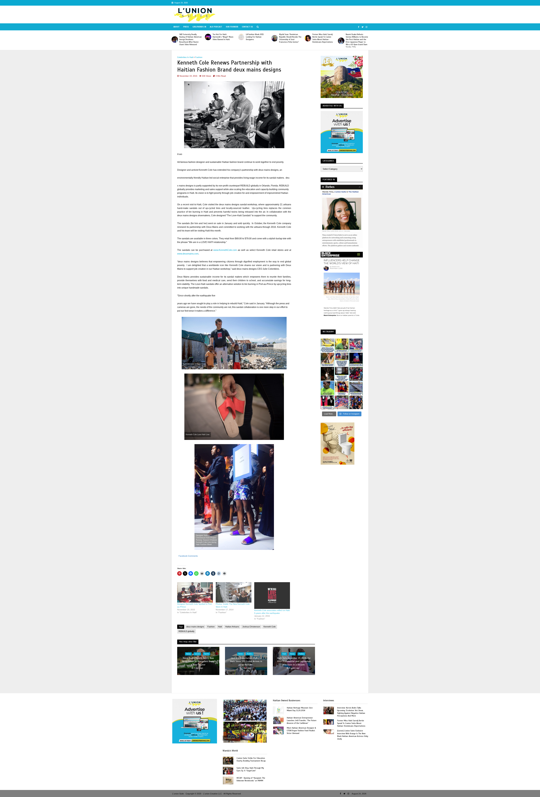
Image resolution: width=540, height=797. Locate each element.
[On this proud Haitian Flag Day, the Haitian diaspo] (341, 388)
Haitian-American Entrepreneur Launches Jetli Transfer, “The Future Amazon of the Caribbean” (301, 720)
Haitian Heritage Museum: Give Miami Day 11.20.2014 (300, 709)
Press (186, 27)
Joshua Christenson (251, 626)
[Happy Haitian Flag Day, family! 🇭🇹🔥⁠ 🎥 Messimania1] (341, 402)
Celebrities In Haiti (185, 57)
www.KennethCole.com (225, 250)
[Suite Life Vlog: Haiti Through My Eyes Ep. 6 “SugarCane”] (228, 770)
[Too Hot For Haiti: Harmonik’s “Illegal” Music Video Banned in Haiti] (341, 37)
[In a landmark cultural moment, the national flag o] (356, 388)
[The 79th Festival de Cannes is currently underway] (327, 402)
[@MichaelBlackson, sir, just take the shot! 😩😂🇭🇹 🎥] (341, 345)
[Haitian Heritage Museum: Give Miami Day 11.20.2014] (278, 710)
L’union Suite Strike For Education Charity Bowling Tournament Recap (251, 759)
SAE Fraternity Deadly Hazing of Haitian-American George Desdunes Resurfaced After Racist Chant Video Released (323, 39)
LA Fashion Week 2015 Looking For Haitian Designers (188, 37)
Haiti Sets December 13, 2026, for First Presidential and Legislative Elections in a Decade (294, 661)
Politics (249, 654)
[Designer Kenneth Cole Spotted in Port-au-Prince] (195, 592)
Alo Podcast (216, 27)
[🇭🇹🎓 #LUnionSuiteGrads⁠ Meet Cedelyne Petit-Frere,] (327, 374)
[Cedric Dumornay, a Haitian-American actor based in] (341, 374)
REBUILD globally (186, 631)
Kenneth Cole (270, 626)
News (188, 654)
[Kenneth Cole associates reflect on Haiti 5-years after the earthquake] (272, 595)
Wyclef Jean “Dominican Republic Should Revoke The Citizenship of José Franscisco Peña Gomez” (224, 38)
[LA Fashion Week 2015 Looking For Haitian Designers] (175, 37)
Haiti (220, 626)
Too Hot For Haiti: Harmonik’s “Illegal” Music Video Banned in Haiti (356, 37)
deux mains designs (195, 626)
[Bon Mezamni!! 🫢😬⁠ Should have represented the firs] (327, 388)
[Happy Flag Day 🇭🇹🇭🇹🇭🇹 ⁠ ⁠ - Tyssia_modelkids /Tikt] (356, 402)
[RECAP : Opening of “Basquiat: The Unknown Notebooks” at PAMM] (228, 780)
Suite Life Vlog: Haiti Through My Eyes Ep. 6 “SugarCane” (250, 769)
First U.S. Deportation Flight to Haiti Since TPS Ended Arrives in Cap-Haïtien (246, 661)
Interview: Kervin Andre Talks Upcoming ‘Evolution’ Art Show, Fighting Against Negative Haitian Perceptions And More (351, 712)
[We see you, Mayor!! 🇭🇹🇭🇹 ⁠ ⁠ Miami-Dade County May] (356, 345)
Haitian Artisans (232, 626)
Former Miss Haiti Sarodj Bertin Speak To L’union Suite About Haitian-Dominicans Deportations (256, 38)
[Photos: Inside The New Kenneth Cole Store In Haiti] (233, 592)
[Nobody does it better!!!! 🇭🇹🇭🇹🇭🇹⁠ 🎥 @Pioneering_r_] (356, 374)
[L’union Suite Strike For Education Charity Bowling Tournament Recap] (228, 760)
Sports (206, 654)
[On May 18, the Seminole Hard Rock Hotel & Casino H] (356, 359)
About (176, 27)
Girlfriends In (199, 27)
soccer (197, 654)
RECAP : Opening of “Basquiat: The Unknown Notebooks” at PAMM (251, 779)
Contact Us (247, 27)
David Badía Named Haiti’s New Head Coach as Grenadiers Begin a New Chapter (198, 661)
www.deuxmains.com (187, 253)
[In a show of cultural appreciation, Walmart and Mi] (341, 359)
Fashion (198, 57)
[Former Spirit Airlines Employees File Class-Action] (327, 345)
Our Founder (232, 27)
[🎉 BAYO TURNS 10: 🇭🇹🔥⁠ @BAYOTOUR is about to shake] (327, 359)
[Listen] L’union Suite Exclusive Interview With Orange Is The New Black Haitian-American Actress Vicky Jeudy (352, 735)
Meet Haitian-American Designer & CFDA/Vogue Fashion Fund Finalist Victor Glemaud (301, 730)
